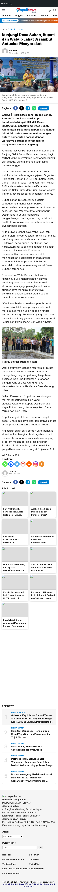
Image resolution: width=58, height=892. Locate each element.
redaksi (13, 50)
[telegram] (28, 108)
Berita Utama (17, 29)
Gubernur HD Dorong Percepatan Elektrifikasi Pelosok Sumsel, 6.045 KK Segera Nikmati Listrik (14, 570)
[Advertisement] (29, 662)
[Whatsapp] (5, 464)
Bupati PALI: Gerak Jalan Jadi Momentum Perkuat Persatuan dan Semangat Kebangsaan (14, 626)
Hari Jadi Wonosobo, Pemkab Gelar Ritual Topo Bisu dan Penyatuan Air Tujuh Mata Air (30, 734)
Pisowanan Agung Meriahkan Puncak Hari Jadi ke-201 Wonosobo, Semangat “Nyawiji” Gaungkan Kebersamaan (31, 777)
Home (4, 29)
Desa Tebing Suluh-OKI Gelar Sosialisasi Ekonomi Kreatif (27, 748)
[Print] (29, 464)
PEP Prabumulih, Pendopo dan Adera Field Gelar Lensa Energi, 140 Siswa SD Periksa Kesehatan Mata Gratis (14, 516)
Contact (44, 15)
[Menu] (3, 10)
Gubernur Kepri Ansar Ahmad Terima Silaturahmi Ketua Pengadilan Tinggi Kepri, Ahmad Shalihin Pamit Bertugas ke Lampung (32, 718)
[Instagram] (35, 464)
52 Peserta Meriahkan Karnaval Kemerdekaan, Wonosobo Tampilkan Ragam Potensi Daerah (43, 542)
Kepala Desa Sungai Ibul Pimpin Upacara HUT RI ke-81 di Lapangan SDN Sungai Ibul (14, 598)
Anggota (19, 15)
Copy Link (43, 108)
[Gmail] (23, 464)
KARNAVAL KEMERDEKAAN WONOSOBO (11, 539)
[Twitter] (17, 464)
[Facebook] (11, 464)
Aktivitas (6, 15)
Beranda (31, 15)
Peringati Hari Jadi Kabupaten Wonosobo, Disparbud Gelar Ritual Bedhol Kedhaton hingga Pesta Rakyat (32, 762)
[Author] (5, 51)
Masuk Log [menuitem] (6, 3)
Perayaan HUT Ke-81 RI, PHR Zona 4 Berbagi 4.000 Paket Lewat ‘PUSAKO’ (43, 596)
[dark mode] (49, 10)
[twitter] (21, 108)
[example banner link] (11, 796)
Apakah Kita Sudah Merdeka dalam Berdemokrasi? (41, 512)
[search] (54, 10)
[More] (41, 464)
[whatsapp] (34, 108)
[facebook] (15, 108)
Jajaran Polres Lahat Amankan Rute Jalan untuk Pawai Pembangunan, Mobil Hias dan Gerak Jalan (42, 570)
